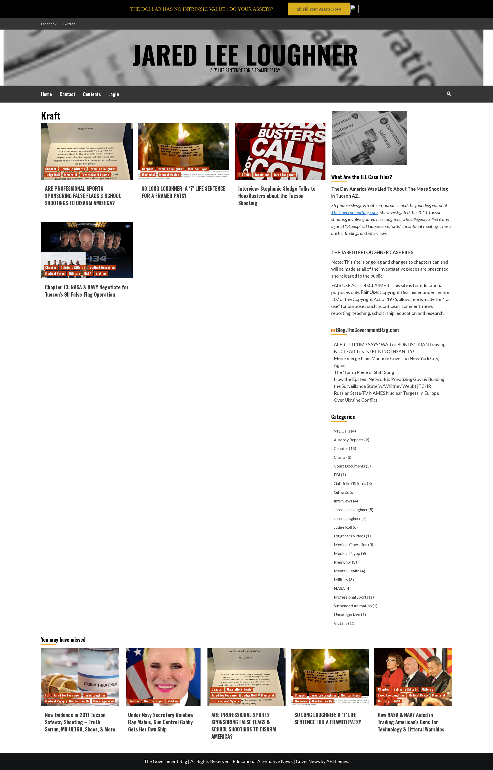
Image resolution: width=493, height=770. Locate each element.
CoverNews (308, 761)
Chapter (50, 169)
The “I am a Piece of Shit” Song (364, 372)
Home (46, 94)
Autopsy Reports (349, 439)
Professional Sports (95, 174)
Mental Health (169, 174)
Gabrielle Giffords (73, 169)
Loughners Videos (349, 535)
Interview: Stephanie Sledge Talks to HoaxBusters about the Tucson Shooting (277, 196)
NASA (87, 273)
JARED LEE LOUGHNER (245, 54)
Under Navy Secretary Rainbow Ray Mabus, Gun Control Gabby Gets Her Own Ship (160, 722)
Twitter (68, 24)
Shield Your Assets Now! (319, 9)
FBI (337, 474)
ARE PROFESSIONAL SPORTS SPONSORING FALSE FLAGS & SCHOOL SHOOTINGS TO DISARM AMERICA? (83, 196)
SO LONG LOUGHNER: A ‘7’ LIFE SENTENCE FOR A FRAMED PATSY (183, 192)
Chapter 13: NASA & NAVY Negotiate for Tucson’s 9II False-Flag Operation (87, 290)
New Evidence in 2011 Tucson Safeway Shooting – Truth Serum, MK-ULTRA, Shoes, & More (80, 722)
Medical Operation (102, 267)
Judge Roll (52, 174)
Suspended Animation (353, 605)
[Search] (448, 93)
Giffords (341, 492)
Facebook (48, 24)
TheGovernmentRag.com (354, 212)
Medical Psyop (197, 169)
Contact (67, 94)
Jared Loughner (284, 174)
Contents (92, 94)
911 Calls (245, 174)
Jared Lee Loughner (102, 169)
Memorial (70, 174)
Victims (101, 273)
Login (113, 94)
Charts (340, 457)
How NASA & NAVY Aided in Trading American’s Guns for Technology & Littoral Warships (411, 722)
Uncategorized (347, 614)
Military (74, 273)
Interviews (262, 174)
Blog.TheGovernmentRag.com (367, 330)
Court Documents (349, 465)
